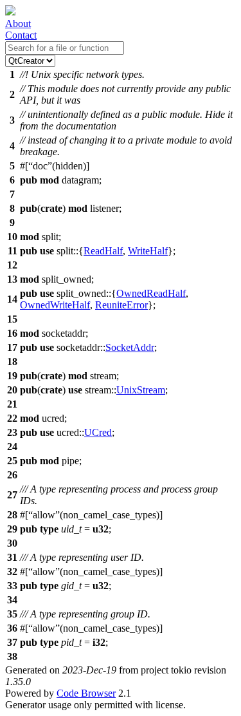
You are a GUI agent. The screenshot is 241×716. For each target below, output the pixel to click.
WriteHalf (148, 250)
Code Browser (86, 693)
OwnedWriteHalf (55, 304)
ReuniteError (121, 304)
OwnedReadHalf (151, 293)
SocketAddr (129, 347)
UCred (98, 432)
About (18, 23)
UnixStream (140, 389)
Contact (21, 35)
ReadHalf (103, 250)
